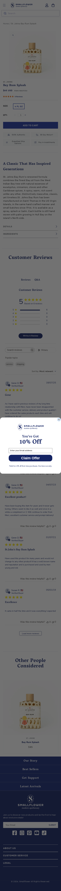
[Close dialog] (58, 419)
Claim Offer (30, 458)
